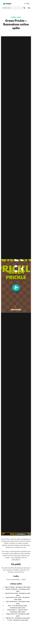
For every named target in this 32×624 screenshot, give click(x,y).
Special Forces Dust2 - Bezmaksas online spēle (17, 594)
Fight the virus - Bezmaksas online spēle (18, 618)
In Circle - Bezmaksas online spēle (17, 620)
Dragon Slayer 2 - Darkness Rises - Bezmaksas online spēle (17, 611)
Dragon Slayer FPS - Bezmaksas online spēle (17, 615)
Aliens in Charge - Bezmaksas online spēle (17, 587)
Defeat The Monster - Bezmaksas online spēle (18, 590)
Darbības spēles (16, 17)
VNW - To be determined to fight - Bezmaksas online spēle (18, 607)
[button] (28, 7)
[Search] (24, 7)
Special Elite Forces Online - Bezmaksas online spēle (18, 598)
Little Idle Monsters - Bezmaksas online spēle (18, 603)
